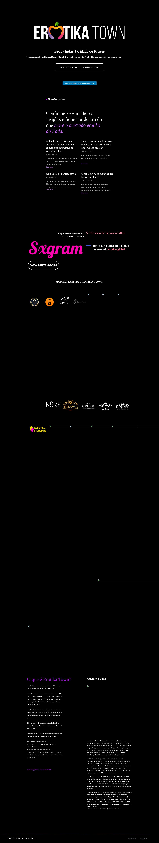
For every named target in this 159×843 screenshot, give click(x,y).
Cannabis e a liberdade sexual (61, 173)
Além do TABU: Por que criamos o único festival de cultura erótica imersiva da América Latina (60, 146)
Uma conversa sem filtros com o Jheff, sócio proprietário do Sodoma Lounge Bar (97, 144)
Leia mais (49, 167)
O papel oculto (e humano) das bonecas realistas (97, 175)
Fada (43, 710)
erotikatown (143, 838)
